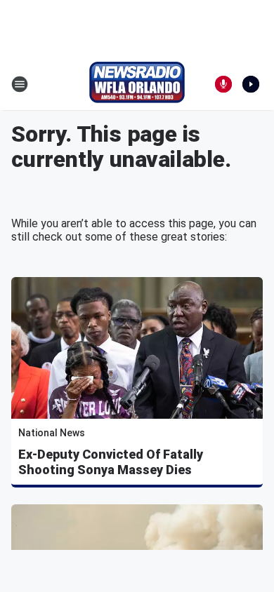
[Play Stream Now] (250, 84)
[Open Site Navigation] (19, 84)
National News (51, 432)
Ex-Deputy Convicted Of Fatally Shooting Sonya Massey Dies (110, 462)
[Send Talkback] (223, 84)
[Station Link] (137, 84)
